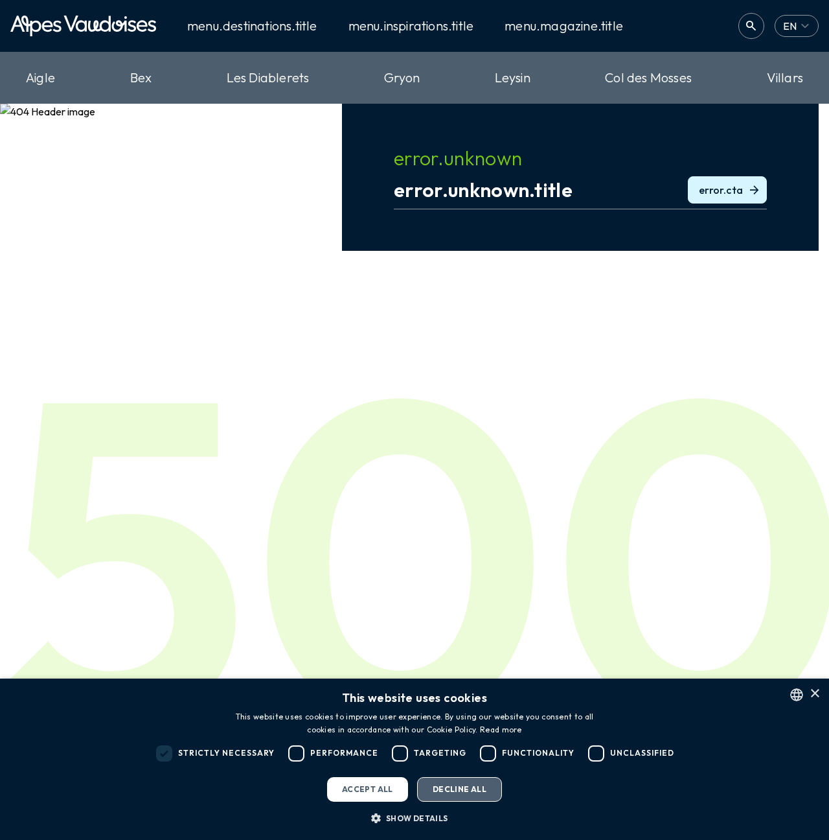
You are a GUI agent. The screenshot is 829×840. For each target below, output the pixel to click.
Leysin (512, 77)
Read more (501, 729)
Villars (785, 77)
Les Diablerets (268, 77)
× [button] (814, 694)
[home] (83, 26)
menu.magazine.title (564, 26)
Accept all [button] (367, 789)
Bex (141, 77)
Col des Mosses (648, 77)
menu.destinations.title (252, 26)
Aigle (40, 77)
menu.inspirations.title (411, 26)
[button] (414, 817)
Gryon (402, 77)
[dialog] (414, 759)
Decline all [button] (459, 789)
